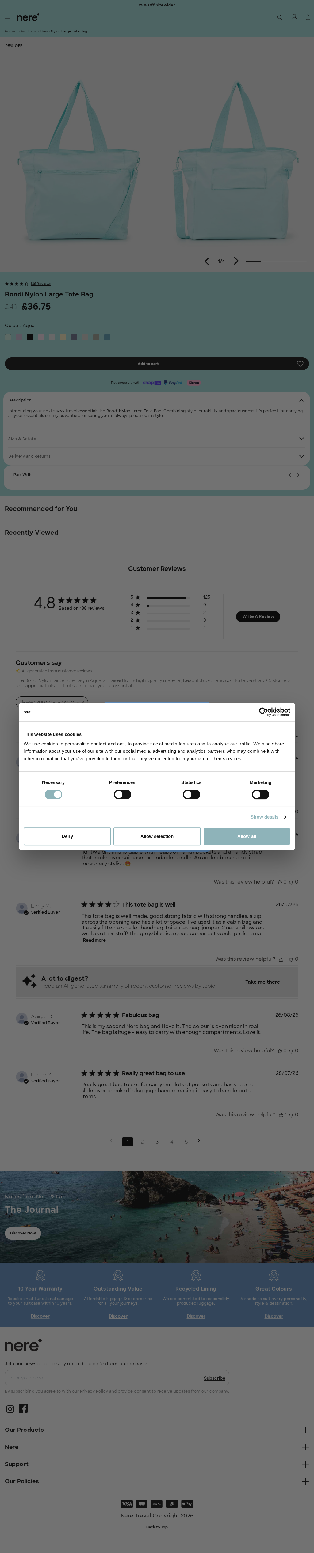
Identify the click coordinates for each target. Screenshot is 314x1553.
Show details (264, 817)
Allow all (246, 836)
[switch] (122, 794)
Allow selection (157, 836)
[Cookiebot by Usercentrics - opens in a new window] (263, 712)
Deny (67, 836)
